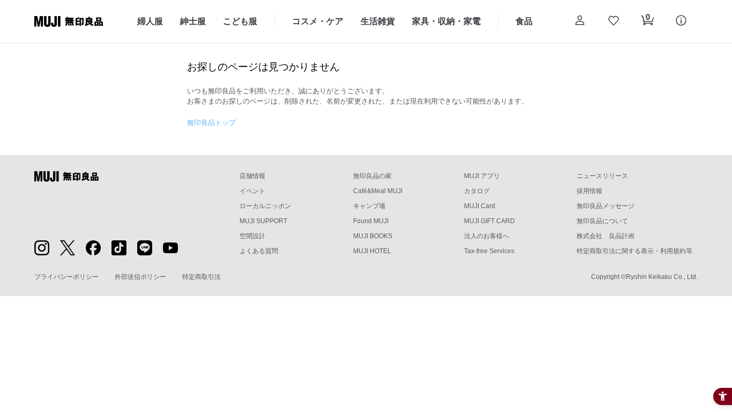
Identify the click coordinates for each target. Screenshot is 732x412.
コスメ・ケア (317, 21)
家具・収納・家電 (446, 21)
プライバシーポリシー (66, 277)
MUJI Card (479, 206)
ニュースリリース (602, 176)
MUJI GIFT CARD (489, 221)
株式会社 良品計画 (605, 236)
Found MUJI (371, 221)
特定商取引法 (201, 277)
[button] (579, 21)
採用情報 (589, 191)
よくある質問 (259, 251)
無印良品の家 (372, 176)
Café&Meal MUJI (377, 191)
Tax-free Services (489, 251)
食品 (524, 21)
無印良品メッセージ (605, 206)
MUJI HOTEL (372, 251)
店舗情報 (252, 176)
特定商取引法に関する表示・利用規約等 (634, 251)
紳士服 (193, 21)
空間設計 (252, 236)
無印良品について (602, 221)
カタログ (477, 191)
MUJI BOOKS (372, 236)
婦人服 (150, 21)
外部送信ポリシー (140, 277)
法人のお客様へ (486, 236)
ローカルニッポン (265, 206)
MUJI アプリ (482, 176)
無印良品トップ (211, 123)
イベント (252, 191)
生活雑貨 (378, 21)
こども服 (240, 21)
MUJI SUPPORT (263, 221)
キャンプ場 (369, 206)
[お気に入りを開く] (613, 21)
